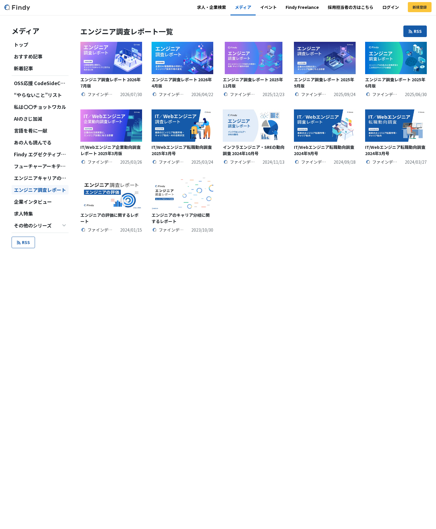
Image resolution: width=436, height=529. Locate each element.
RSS (26, 242)
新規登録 (420, 6)
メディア (243, 7)
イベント (268, 7)
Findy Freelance (302, 7)
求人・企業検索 (211, 7)
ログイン (390, 7)
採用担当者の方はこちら (350, 7)
